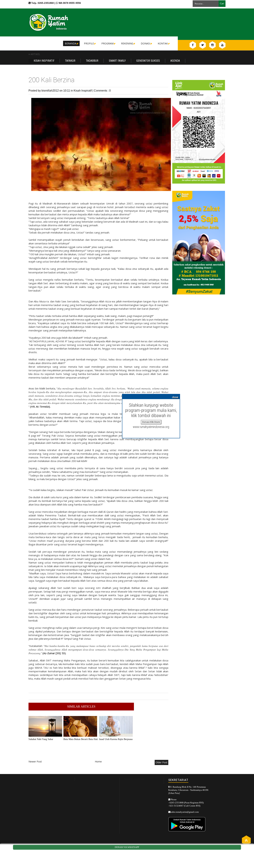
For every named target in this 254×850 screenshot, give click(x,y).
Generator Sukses (148, 60)
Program (107, 43)
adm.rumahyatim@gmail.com (185, 812)
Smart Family (117, 60)
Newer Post (35, 761)
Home (98, 761)
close (175, 397)
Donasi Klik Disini (151, 421)
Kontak (163, 43)
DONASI (145, 43)
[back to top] (246, 840)
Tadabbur (92, 60)
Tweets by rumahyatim (134, 779)
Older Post (161, 762)
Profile (89, 43)
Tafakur (70, 60)
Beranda (70, 43)
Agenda (175, 60)
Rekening (127, 43)
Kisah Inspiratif (44, 60)
